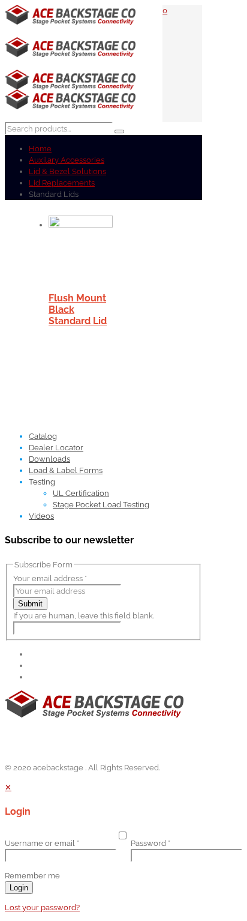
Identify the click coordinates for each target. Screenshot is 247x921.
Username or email (42, 843)
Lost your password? (42, 907)
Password (150, 843)
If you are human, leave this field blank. (83, 615)
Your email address (50, 578)
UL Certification (81, 493)
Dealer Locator (56, 447)
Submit (30, 603)
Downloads (49, 459)
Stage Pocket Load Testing (101, 504)
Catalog (43, 436)
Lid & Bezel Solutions (67, 171)
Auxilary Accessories (66, 160)
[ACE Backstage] (70, 64)
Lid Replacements (62, 182)
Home (40, 148)
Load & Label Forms (66, 470)
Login (19, 887)
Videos (41, 516)
